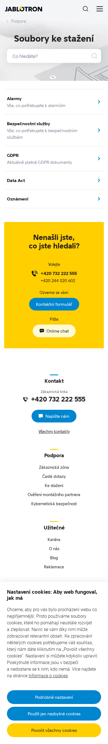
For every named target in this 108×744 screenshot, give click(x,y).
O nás (54, 548)
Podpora (18, 21)
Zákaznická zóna (54, 467)
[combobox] (54, 56)
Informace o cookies (48, 675)
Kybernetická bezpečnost (54, 503)
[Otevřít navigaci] (100, 9)
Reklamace (54, 566)
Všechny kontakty (54, 431)
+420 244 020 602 (58, 280)
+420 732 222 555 (59, 273)
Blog (54, 557)
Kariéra (54, 539)
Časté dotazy (54, 476)
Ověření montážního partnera (54, 494)
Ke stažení (54, 485)
